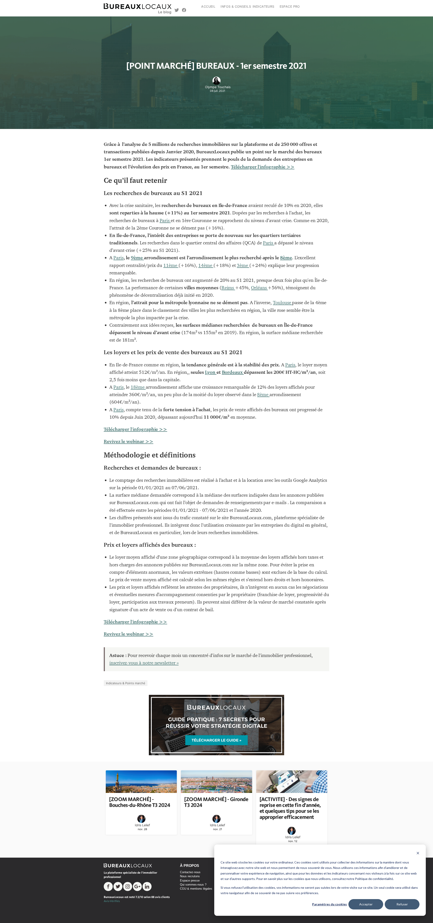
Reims (228, 288)
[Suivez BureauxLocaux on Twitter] (177, 10)
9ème (137, 258)
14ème (205, 265)
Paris (165, 220)
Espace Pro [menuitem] (290, 6)
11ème (170, 265)
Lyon (210, 372)
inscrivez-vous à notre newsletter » (144, 663)
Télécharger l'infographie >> (262, 167)
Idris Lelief (142, 825)
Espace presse (190, 880)
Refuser (402, 904)
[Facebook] (108, 886)
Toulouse (282, 302)
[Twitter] (117, 886)
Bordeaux (233, 372)
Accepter (366, 904)
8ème (286, 258)
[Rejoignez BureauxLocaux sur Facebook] (184, 10)
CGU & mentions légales (196, 888)
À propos (189, 866)
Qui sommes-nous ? (193, 884)
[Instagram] (127, 886)
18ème (138, 387)
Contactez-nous (190, 872)
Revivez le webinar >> (128, 441)
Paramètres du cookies (329, 904)
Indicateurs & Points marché (125, 683)
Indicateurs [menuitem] (263, 6)
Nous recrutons (190, 876)
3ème (243, 265)
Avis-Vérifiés (112, 901)
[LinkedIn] (147, 886)
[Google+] (137, 886)
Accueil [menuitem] (208, 6)
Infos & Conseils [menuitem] (236, 6)
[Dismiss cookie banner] (417, 853)
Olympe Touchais (217, 87)
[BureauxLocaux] (130, 865)
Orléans (259, 288)
